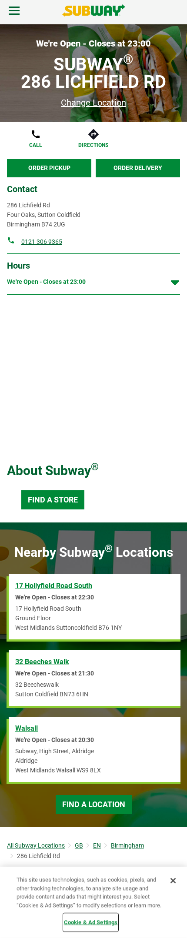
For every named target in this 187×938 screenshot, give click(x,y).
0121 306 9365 (41, 241)
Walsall (26, 728)
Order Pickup (49, 167)
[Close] (173, 880)
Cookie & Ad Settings (91, 922)
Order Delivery (138, 167)
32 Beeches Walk (42, 662)
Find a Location (93, 804)
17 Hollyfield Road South (53, 586)
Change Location (93, 102)
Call (35, 145)
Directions (93, 145)
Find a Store (53, 499)
